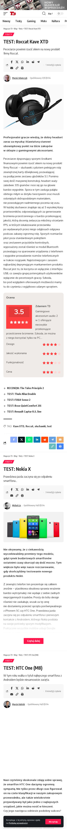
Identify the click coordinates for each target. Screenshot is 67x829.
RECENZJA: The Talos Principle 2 (25, 388)
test (49, 426)
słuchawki (40, 426)
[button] (53, 821)
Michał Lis (16, 505)
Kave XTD (18, 426)
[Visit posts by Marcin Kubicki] (7, 704)
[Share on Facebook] (11, 62)
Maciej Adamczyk (19, 78)
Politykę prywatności (18, 823)
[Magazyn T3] (12, 13)
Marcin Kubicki (18, 704)
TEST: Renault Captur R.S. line (24, 411)
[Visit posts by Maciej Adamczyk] (7, 78)
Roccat (29, 426)
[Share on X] (17, 62)
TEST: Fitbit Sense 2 (18, 399)
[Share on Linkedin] (27, 62)
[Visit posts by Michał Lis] (7, 505)
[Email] (11, 68)
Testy (8, 34)
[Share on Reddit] (33, 62)
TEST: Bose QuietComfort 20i (24, 405)
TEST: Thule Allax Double (21, 393)
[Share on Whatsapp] (22, 62)
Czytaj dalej (33, 640)
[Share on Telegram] (38, 62)
